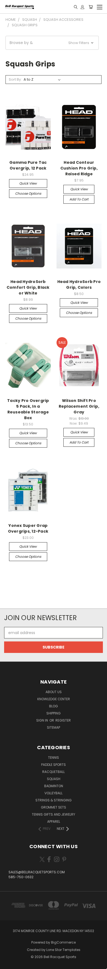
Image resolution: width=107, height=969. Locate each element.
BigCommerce (63, 942)
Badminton (53, 786)
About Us (54, 692)
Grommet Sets (53, 807)
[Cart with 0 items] (91, 7)
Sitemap (53, 727)
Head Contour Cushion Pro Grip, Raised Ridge (79, 168)
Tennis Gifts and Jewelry (53, 814)
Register (63, 720)
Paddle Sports (53, 764)
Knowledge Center (53, 699)
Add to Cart (78, 199)
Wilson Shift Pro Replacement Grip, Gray (79, 406)
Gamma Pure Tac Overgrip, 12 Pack (28, 165)
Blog (53, 706)
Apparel (53, 821)
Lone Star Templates (63, 949)
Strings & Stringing (53, 800)
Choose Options (28, 193)
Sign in (42, 720)
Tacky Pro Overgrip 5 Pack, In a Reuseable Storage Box (28, 409)
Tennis (53, 757)
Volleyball (53, 793)
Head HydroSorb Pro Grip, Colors (79, 284)
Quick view (28, 183)
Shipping (53, 713)
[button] (52, 43)
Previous (8, 964)
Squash (53, 779)
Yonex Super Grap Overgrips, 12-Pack (28, 528)
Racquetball (53, 771)
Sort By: (15, 79)
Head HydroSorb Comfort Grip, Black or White (28, 287)
